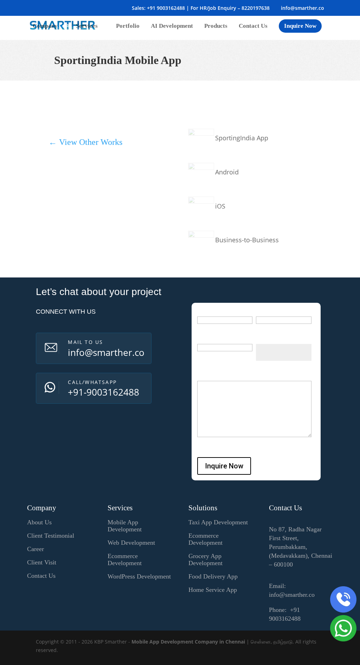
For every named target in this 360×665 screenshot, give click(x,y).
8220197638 (256, 8)
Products (215, 26)
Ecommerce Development (125, 559)
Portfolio (128, 26)
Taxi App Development (218, 522)
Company (45, 26)
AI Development (172, 26)
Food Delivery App (213, 576)
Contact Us (253, 26)
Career (35, 548)
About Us (39, 522)
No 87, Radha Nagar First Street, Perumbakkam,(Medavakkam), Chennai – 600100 (300, 547)
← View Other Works (85, 142)
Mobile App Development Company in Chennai (188, 641)
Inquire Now (300, 26)
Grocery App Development (205, 559)
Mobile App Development (125, 526)
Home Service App (212, 589)
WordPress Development (139, 576)
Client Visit (41, 562)
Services (87, 26)
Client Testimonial (50, 535)
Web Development (131, 542)
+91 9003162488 (166, 8)
